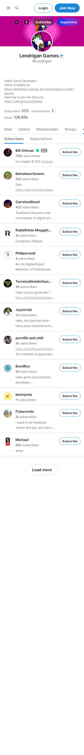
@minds (47, 161)
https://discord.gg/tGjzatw (23, 101)
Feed (8, 129)
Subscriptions (41, 111)
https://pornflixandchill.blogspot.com (41, 349)
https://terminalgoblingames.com (39, 297)
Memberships (47, 129)
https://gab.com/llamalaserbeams (39, 189)
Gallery (24, 129)
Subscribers (12, 111)
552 (25, 110)
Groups (70, 129)
